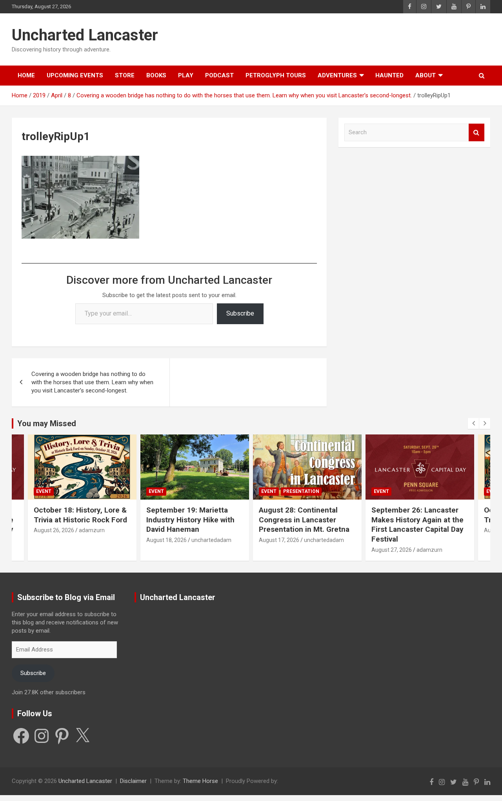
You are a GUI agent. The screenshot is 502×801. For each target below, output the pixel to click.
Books (156, 75)
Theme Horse (200, 781)
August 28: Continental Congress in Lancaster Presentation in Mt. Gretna (191, 519)
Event (43, 491)
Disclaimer (133, 781)
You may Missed (46, 423)
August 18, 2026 (54, 540)
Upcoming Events (75, 75)
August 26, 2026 (391, 530)
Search (476, 132)
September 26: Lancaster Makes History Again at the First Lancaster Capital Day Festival (305, 524)
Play (185, 75)
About (425, 75)
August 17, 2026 (166, 540)
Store (125, 75)
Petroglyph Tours (276, 75)
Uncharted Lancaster (85, 35)
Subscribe (240, 313)
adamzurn (317, 550)
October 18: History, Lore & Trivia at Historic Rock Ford (418, 514)
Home (26, 75)
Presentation (189, 491)
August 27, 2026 (279, 550)
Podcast (219, 75)
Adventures (337, 75)
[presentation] (473, 423)
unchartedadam (99, 540)
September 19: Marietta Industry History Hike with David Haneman (78, 519)
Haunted (389, 75)
